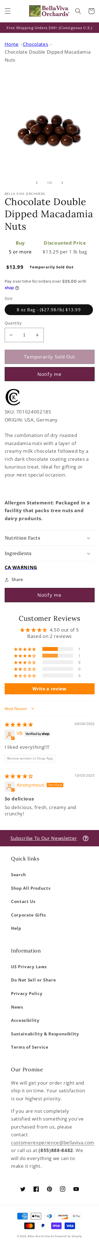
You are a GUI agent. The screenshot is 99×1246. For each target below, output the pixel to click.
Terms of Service (29, 1047)
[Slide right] (62, 183)
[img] (19, 724)
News (17, 1007)
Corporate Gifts (28, 915)
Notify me (49, 374)
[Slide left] (37, 183)
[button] (7, 11)
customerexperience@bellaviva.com (52, 1142)
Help (16, 928)
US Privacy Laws (29, 967)
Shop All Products (30, 888)
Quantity (13, 323)
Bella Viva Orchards (41, 1236)
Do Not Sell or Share (33, 980)
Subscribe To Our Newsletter (43, 838)
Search (18, 875)
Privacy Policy (26, 993)
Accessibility (25, 1020)
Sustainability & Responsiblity (45, 1034)
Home (12, 44)
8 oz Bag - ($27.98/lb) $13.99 (49, 310)
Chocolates (35, 44)
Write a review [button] (49, 689)
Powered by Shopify (68, 1236)
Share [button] (17, 579)
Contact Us (23, 901)
